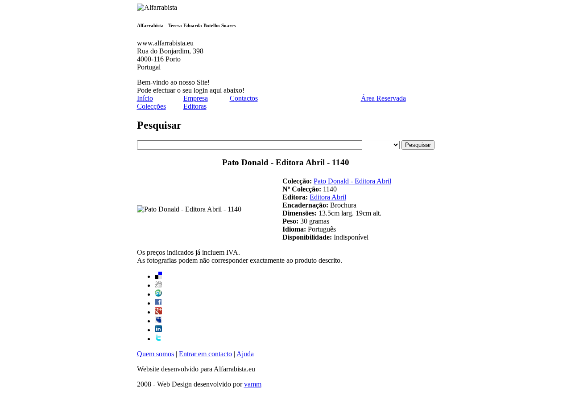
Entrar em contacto (205, 354)
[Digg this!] (158, 285)
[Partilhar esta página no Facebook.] (158, 303)
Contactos (244, 98)
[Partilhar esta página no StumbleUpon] (158, 294)
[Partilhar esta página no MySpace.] (158, 321)
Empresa (195, 98)
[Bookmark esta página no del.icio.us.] (158, 276)
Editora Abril (328, 197)
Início (145, 98)
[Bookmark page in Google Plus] (158, 312)
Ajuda (245, 354)
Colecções (151, 106)
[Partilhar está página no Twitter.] (158, 338)
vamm (252, 384)
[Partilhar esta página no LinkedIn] (158, 330)
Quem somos (155, 354)
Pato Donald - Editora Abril (352, 181)
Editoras (195, 106)
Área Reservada (383, 98)
